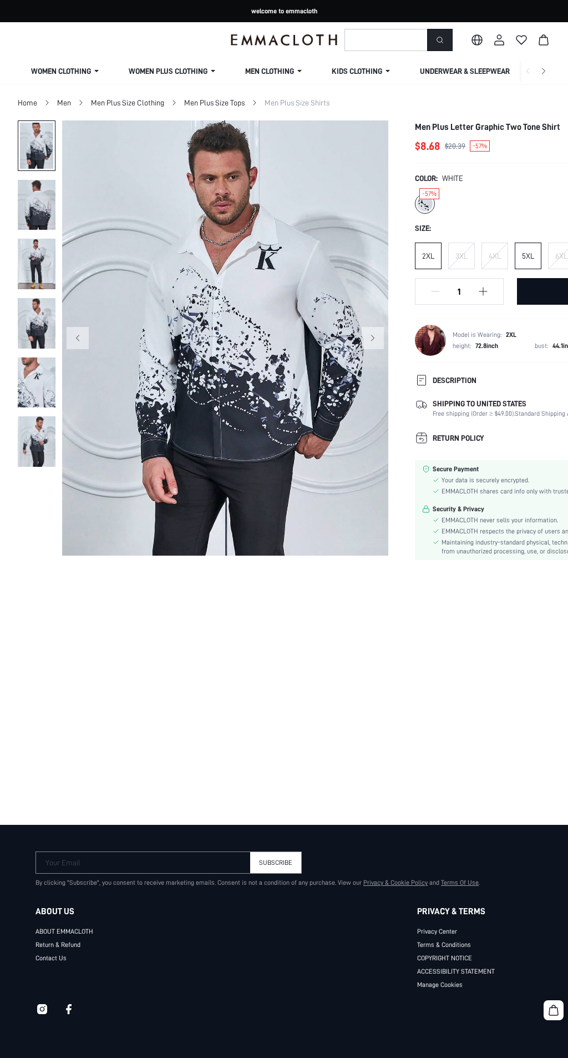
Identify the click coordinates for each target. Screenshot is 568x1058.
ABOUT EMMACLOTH (64, 931)
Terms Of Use (460, 882)
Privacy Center (437, 931)
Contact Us (51, 958)
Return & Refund (58, 945)
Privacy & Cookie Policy (395, 882)
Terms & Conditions (444, 945)
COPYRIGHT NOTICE (444, 958)
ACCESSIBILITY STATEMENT (456, 971)
